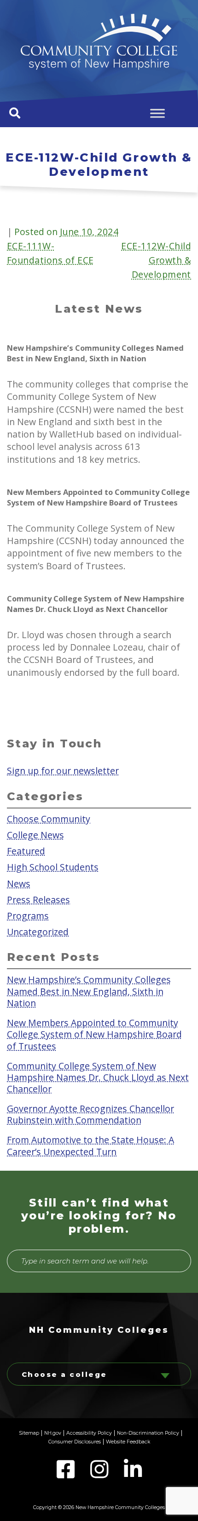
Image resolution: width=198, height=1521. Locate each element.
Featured (26, 851)
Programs (28, 915)
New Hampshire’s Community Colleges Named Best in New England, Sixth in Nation (89, 991)
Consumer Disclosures (74, 1442)
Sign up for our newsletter (63, 770)
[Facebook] (66, 1474)
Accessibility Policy (89, 1433)
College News (35, 835)
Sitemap (29, 1433)
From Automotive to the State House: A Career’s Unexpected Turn (90, 1145)
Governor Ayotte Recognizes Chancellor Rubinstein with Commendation (90, 1114)
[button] (15, 113)
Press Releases (38, 899)
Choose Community (48, 819)
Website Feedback (128, 1442)
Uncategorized (38, 931)
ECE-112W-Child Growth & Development (156, 260)
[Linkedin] (133, 1474)
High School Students (53, 867)
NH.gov (52, 1433)
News (18, 883)
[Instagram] (100, 1474)
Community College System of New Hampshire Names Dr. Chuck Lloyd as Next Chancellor (98, 1077)
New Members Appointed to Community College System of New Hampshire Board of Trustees (94, 1034)
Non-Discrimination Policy (148, 1433)
